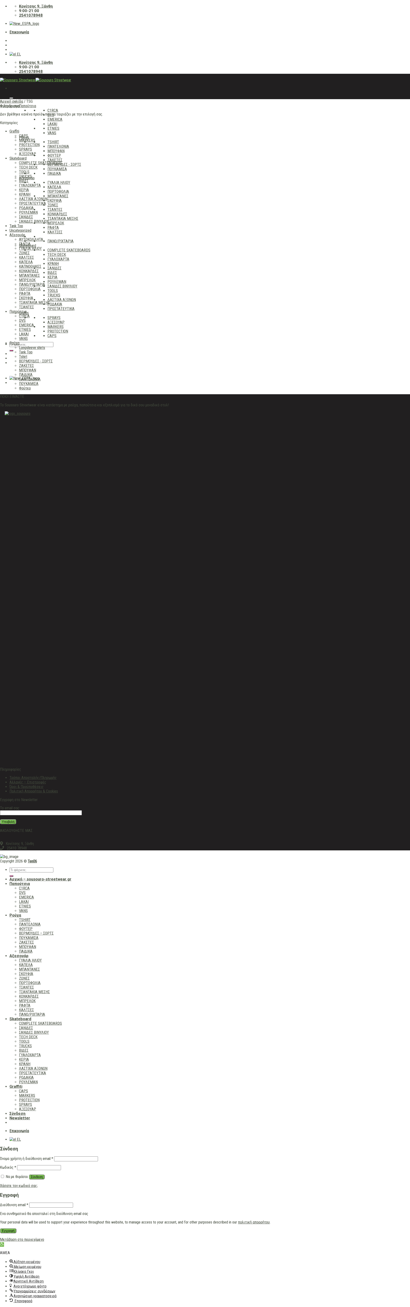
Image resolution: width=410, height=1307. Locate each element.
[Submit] (11, 350)
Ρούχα (14, 343)
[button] (2, 1244)
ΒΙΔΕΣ (52, 272)
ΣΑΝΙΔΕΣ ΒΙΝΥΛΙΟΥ (62, 286)
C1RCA (52, 110)
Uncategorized (20, 230)
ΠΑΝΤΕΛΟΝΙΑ (58, 146)
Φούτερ (25, 388)
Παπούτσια (27, 106)
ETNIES (53, 128)
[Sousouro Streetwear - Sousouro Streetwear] (35, 80)
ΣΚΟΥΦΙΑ (54, 200)
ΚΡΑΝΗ (53, 263)
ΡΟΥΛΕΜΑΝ (56, 281)
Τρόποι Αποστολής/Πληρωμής (33, 777)
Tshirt (23, 356)
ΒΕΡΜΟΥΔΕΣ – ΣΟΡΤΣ (36, 933)
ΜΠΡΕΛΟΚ (55, 223)
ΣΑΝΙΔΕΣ (54, 268)
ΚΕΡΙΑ (52, 277)
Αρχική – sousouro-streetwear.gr (40, 879)
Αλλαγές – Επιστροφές (27, 782)
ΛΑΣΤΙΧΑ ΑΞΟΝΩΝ (61, 299)
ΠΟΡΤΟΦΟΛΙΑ (58, 191)
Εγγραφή (8, 1231)
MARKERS (55, 326)
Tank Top (16, 226)
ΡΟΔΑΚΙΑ (54, 304)
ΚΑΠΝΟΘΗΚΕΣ (30, 266)
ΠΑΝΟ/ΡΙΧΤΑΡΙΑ (60, 241)
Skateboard (18, 158)
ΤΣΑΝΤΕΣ (54, 209)
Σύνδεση (37, 1177)
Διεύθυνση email (14, 1205)
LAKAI (52, 124)
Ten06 (32, 861)
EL (18, 54)
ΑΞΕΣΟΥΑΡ (56, 322)
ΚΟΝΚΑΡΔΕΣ (57, 214)
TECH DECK (56, 254)
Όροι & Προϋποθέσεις (26, 786)
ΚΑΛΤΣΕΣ (54, 232)
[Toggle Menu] (11, 98)
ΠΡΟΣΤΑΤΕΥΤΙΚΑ (61, 308)
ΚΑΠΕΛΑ (54, 187)
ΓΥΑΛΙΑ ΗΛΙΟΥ (58, 182)
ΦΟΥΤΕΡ (54, 155)
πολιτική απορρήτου (254, 1222)
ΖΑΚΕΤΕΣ (54, 160)
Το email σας (9, 808)
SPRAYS (54, 317)
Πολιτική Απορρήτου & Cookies (33, 791)
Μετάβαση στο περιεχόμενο (22, 1239)
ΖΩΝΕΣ (52, 205)
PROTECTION (57, 331)
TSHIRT (53, 142)
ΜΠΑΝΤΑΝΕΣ (57, 196)
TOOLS (52, 290)
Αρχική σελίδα (11, 101)
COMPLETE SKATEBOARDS (68, 250)
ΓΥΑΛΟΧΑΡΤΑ (58, 259)
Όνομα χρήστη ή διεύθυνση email (26, 1158)
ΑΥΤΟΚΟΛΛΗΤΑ (31, 239)
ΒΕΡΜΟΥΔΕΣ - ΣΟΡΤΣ (64, 164)
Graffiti (14, 131)
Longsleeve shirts (32, 347)
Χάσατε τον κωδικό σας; (19, 1185)
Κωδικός (8, 1167)
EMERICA (54, 119)
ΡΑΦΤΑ (53, 227)
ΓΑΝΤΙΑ (25, 244)
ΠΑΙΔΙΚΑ (54, 173)
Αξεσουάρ (17, 235)
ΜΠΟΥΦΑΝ (56, 151)
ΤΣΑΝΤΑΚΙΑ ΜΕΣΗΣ (62, 218)
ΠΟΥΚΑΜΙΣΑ (57, 169)
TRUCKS (53, 295)
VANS (51, 133)
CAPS (51, 336)
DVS (22, 320)
